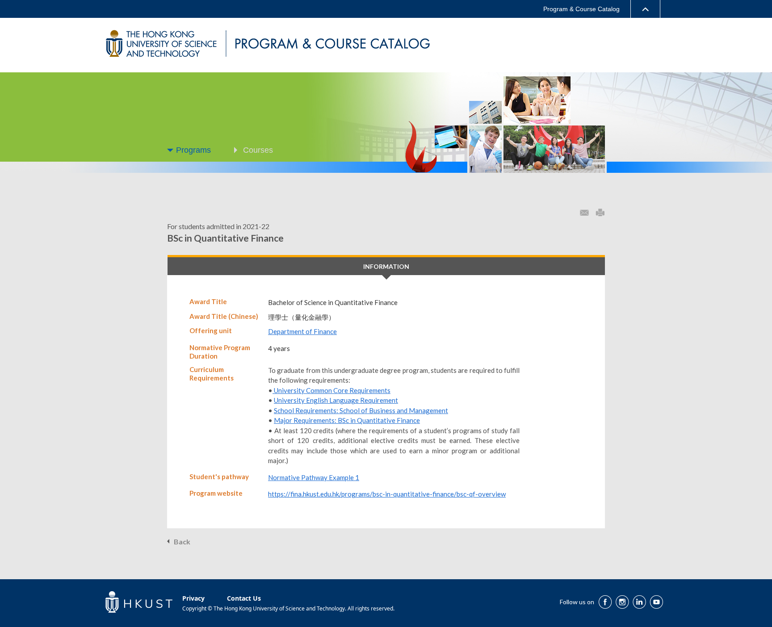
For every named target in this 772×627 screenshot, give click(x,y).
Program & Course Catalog (581, 9)
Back (182, 541)
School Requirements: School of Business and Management (361, 410)
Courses (258, 150)
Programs (193, 150)
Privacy (193, 598)
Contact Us (244, 598)
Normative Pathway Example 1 (313, 477)
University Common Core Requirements (331, 390)
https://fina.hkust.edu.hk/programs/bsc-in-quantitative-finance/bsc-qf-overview (387, 494)
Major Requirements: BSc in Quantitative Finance (347, 420)
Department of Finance (302, 331)
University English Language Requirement (336, 400)
